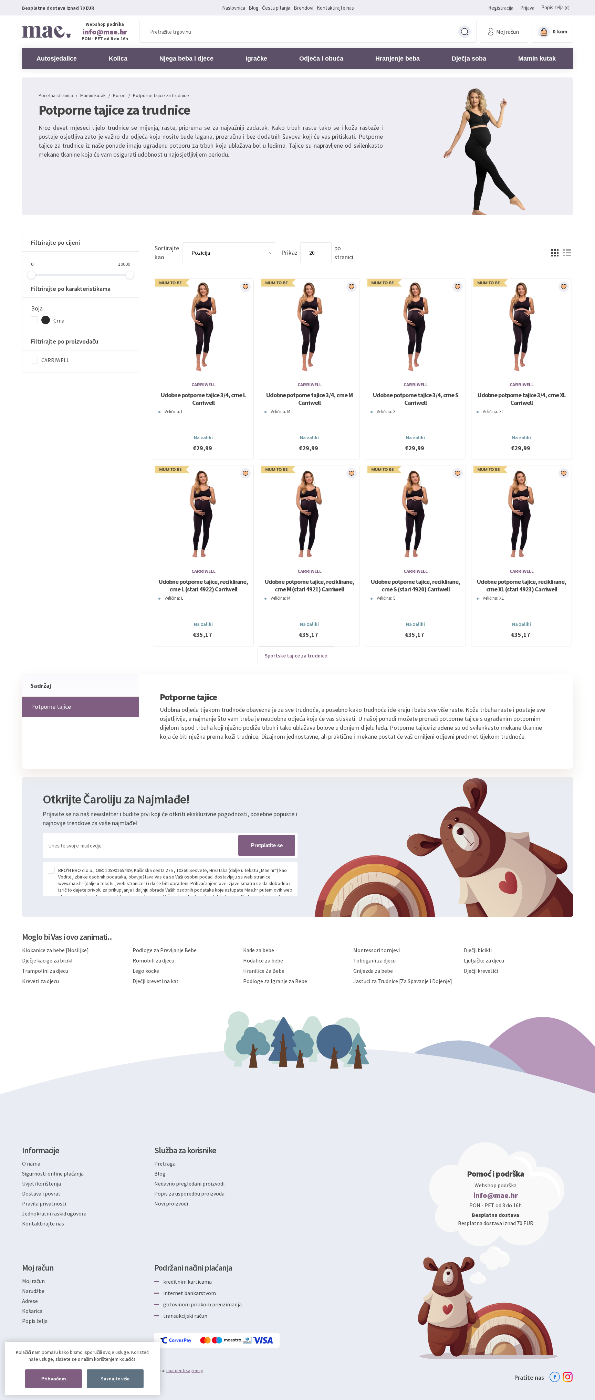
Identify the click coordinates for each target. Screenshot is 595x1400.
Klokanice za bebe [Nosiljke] (55, 950)
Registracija (500, 7)
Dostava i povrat (41, 1193)
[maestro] (227, 1340)
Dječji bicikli (478, 950)
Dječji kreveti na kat (156, 981)
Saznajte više (115, 1379)
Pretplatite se (267, 845)
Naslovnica (233, 7)
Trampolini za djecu (45, 970)
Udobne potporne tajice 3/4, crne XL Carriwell (522, 398)
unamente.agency (184, 1370)
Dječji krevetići (481, 970)
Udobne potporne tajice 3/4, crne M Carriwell (309, 398)
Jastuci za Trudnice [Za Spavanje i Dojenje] (402, 981)
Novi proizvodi (171, 1203)
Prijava (527, 7)
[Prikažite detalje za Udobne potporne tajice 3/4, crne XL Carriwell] (521, 327)
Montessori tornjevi (376, 950)
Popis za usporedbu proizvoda (189, 1193)
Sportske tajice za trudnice (296, 655)
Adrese (30, 1300)
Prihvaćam (53, 1378)
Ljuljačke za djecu (484, 960)
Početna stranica (56, 95)
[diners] (248, 1340)
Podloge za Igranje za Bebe (275, 981)
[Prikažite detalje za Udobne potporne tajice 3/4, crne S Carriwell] (415, 327)
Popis (567, 252)
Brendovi (303, 7)
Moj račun (33, 1280)
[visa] (263, 1340)
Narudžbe (33, 1290)
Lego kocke (146, 970)
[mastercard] (206, 1340)
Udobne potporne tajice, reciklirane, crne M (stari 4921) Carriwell (309, 585)
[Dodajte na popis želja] (245, 287)
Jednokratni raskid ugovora (54, 1213)
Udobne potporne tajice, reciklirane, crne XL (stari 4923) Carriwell (521, 585)
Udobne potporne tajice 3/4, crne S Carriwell (415, 398)
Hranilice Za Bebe (263, 970)
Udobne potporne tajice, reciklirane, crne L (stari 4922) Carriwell (203, 585)
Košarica (32, 1310)
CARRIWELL (55, 360)
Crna (58, 320)
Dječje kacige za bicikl (47, 960)
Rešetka (555, 252)
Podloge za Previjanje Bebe (165, 950)
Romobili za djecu (153, 960)
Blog (254, 7)
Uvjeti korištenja (41, 1183)
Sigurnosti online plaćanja (53, 1173)
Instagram (568, 1377)
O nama (31, 1163)
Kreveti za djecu (40, 981)
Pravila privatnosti (44, 1203)
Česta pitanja (276, 7)
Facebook (555, 1377)
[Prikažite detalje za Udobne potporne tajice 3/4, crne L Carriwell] (203, 327)
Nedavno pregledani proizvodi (189, 1183)
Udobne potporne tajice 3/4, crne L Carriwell (203, 398)
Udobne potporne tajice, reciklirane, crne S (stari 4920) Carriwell (415, 585)
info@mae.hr (105, 31)
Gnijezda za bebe (373, 970)
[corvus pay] (176, 1340)
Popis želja (35, 1320)
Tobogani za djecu (374, 960)
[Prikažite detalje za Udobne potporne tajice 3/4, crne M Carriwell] (309, 327)
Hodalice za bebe (263, 960)
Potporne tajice (51, 706)
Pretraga (464, 31)
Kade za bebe (258, 950)
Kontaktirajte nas (335, 7)
